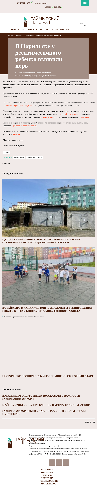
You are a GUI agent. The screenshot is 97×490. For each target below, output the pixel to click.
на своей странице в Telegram (18, 105)
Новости (17, 29)
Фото (44, 29)
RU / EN (64, 29)
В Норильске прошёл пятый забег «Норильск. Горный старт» (48, 376)
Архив (54, 29)
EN (81, 23)
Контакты (47, 472)
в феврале (85, 117)
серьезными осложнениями (23, 126)
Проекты (32, 29)
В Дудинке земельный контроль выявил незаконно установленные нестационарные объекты (41, 241)
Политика (47, 478)
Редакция (47, 469)
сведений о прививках (69, 114)
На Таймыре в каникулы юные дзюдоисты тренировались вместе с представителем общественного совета (47, 309)
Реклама (47, 475)
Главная (11, 35)
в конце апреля (49, 117)
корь (6, 153)
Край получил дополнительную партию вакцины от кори (47, 404)
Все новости (90, 422)
